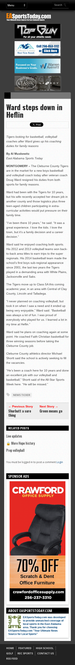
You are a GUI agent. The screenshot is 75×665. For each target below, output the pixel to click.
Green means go (51, 411)
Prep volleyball (15, 450)
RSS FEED (12, 658)
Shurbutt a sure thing (19, 413)
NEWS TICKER (21, 395)
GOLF (9, 653)
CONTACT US (45, 653)
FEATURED (24, 648)
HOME (10, 648)
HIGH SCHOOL (45, 648)
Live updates (14, 436)
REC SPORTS (25, 653)
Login (59, 462)
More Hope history (20, 443)
